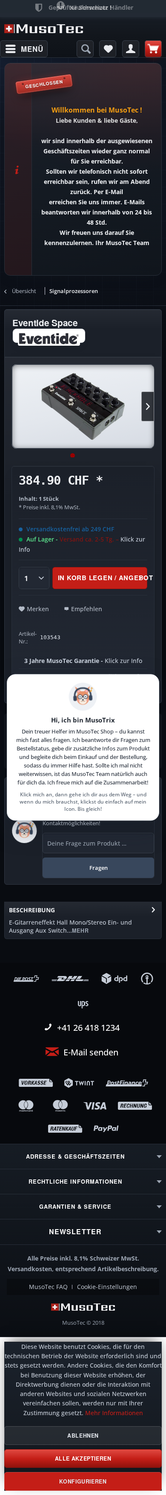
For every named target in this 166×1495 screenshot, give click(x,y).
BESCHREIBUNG (32, 910)
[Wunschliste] (107, 48)
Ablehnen (83, 1435)
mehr (80, 930)
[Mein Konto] (130, 48)
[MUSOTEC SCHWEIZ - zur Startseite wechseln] (43, 28)
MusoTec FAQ (48, 1287)
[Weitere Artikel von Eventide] (49, 335)
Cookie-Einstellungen (107, 1287)
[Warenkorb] (153, 48)
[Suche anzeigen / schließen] (85, 48)
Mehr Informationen (114, 1413)
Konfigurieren (82, 1481)
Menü (32, 49)
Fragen (98, 868)
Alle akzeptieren (83, 1458)
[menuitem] (24, 48)
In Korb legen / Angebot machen (102, 577)
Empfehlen (86, 609)
